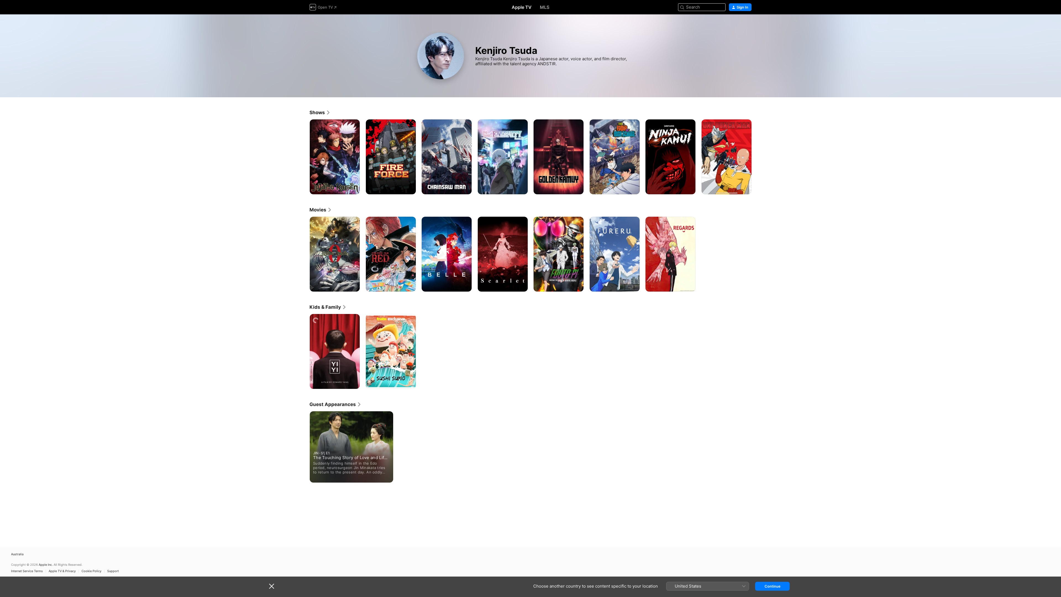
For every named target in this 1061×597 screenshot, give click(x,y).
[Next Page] (757, 157)
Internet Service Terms (27, 571)
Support (113, 571)
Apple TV (522, 7)
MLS (544, 7)
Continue (773, 586)
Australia (17, 554)
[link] (319, 112)
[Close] (271, 586)
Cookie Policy (91, 571)
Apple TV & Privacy (62, 571)
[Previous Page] (304, 157)
